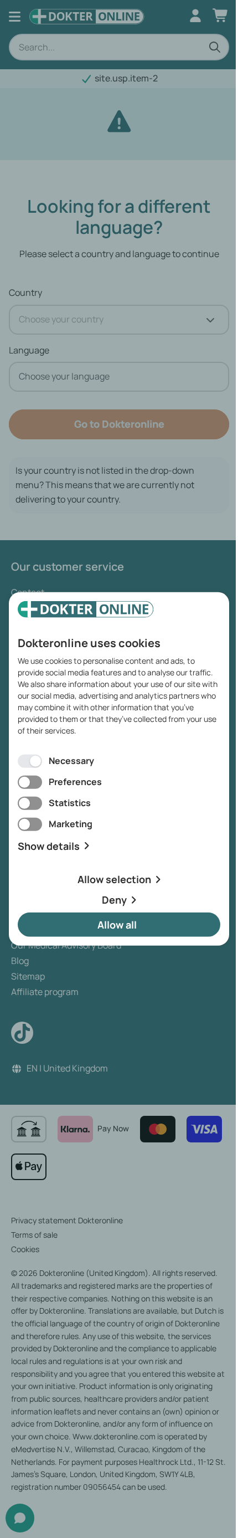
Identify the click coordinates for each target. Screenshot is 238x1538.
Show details (49, 846)
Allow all (117, 924)
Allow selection (114, 879)
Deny (114, 899)
